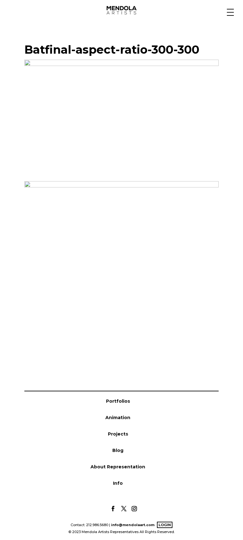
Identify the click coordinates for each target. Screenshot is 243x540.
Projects (118, 434)
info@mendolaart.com (132, 525)
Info (118, 483)
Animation (117, 417)
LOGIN (165, 525)
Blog (117, 450)
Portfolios (118, 401)
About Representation (117, 467)
